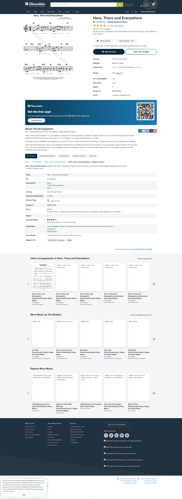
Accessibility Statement (55, 440)
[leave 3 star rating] (101, 25)
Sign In (147, 3)
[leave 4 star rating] (104, 25)
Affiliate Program (53, 434)
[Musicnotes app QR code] (145, 112)
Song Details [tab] (64, 156)
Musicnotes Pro (128, 4)
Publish (50, 432)
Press (49, 429)
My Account (144, 5)
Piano (28, 11)
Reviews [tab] (93, 156)
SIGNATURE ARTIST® (77, 432)
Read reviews (119, 26)
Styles (77, 11)
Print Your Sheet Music (32, 434)
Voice (42, 11)
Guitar (35, 11)
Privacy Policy (52, 445)
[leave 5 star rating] (107, 25)
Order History (29, 429)
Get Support (29, 437)
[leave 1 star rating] (94, 25)
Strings (67, 11)
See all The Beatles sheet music (141, 315)
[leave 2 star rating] (98, 25)
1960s (69, 240)
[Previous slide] (28, 283)
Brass (60, 11)
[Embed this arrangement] (140, 131)
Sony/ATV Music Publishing (142, 249)
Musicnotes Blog (75, 429)
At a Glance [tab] (31, 156)
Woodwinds (51, 11)
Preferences (29, 432)
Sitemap (72, 440)
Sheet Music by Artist (77, 427)
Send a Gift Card (129, 5)
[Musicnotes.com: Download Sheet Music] (35, 4)
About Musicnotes (54, 423)
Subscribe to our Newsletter (117, 424)
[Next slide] (153, 283)
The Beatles (101, 22)
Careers (50, 427)
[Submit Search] (120, 5)
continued (51, 229)
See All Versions (124, 41)
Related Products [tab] (79, 156)
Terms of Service (53, 442)
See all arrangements (144, 258)
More (136, 12)
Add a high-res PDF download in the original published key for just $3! (121, 46)
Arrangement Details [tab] (47, 156)
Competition (74, 442)
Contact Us (51, 437)
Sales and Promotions (77, 434)
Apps (127, 11)
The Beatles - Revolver (56, 240)
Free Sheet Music (76, 437)
